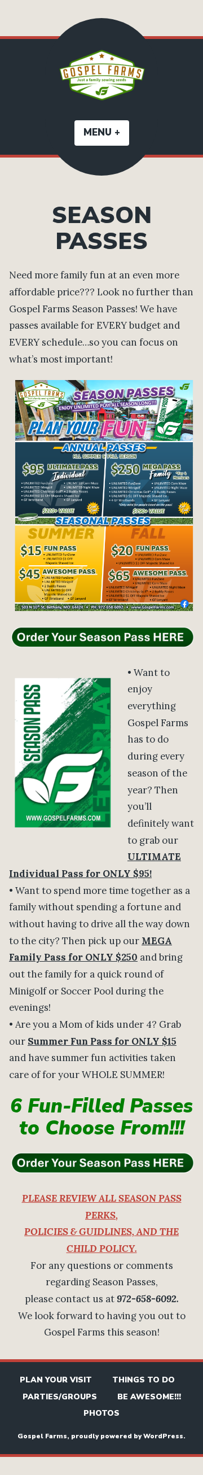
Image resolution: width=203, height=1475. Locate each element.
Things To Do (143, 1379)
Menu (106, 132)
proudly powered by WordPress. (128, 1436)
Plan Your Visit (56, 1379)
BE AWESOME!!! (149, 1396)
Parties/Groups (60, 1396)
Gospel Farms (42, 1436)
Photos (101, 1413)
